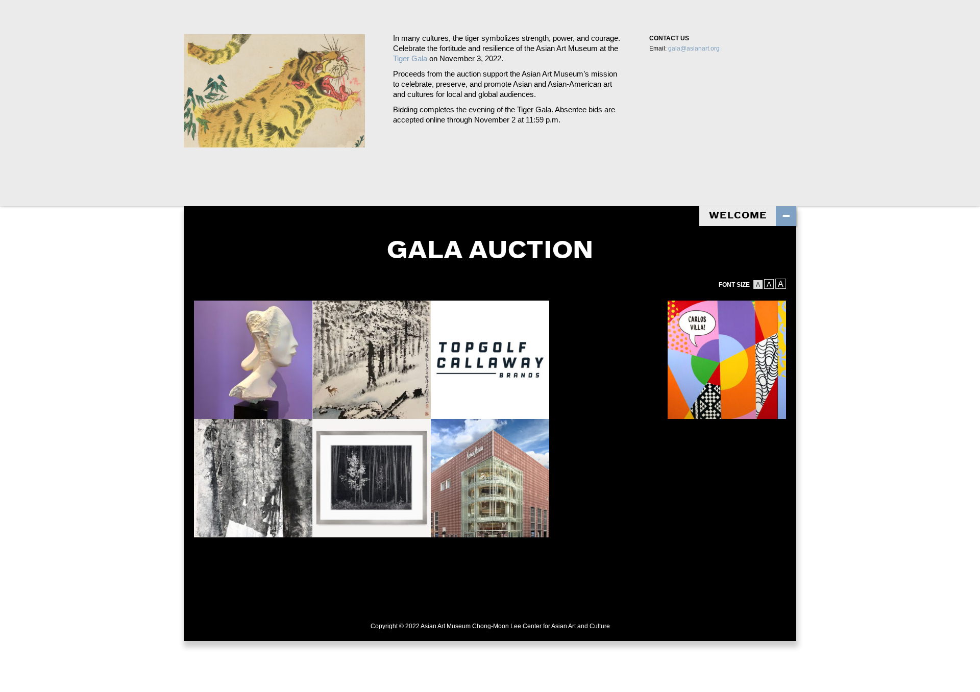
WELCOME (738, 216)
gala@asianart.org (694, 48)
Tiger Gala (410, 58)
